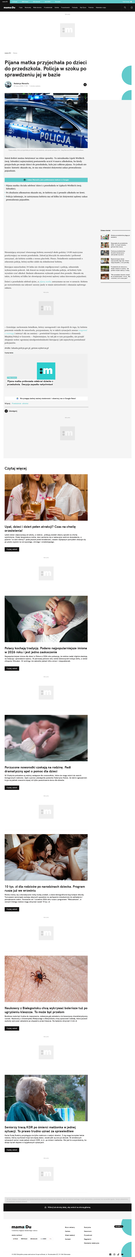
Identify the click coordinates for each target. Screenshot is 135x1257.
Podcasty (75, 7)
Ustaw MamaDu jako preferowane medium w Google (48, 180)
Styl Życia (83, 7)
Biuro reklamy (70, 1227)
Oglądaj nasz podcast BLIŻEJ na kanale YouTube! (74, 249)
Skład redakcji (70, 1235)
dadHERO (47, 1)
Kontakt (68, 1239)
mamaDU (5, 1)
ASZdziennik (36, 1)
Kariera (67, 1231)
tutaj (29, 1201)
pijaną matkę (45, 281)
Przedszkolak (48, 7)
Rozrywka (57, 1)
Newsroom (88, 1231)
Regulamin (87, 1239)
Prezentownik (65, 7)
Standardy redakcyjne (91, 1243)
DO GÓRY (118, 1226)
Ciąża (20, 7)
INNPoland (25, 1)
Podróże (91, 7)
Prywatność (88, 1235)
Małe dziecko (37, 7)
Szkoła (57, 7)
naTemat (14, 1)
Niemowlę (28, 7)
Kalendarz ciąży (101, 7)
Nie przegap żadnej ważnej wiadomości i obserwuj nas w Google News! (48, 398)
